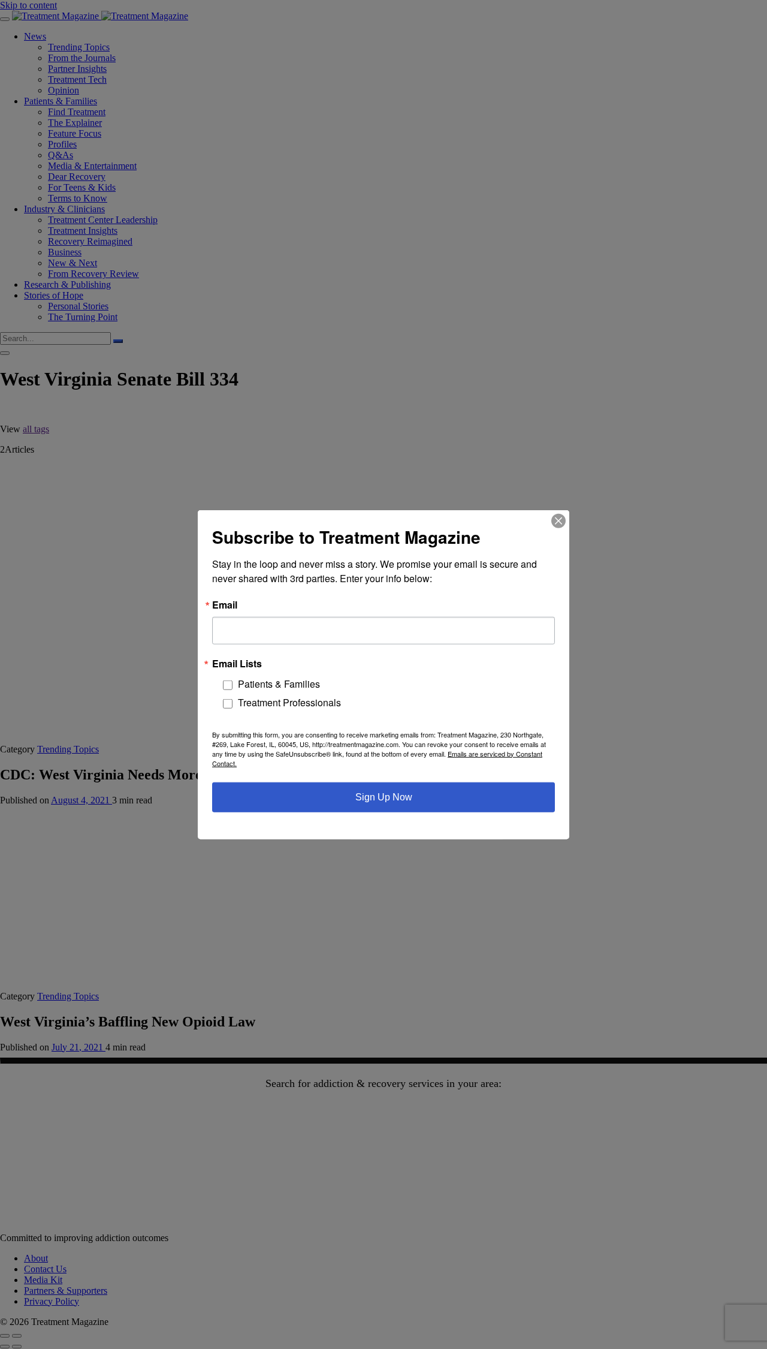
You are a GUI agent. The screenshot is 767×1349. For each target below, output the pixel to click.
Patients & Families (279, 684)
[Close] (558, 521)
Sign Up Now (383, 796)
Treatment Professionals (289, 702)
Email (224, 605)
